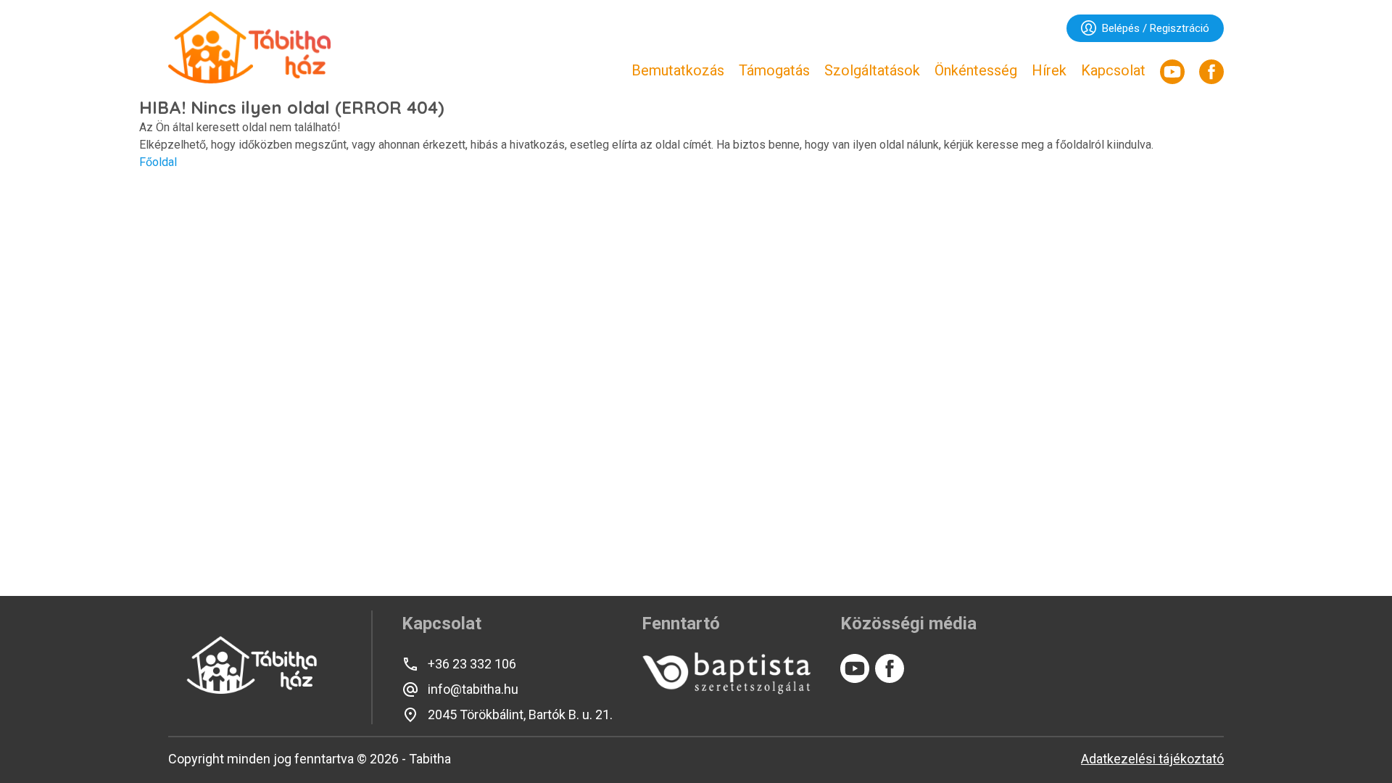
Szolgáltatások (872, 70)
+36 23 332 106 (472, 663)
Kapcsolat (1113, 70)
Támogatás (774, 70)
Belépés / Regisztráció (1155, 28)
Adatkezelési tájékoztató (1152, 758)
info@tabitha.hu (473, 689)
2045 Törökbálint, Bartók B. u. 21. (520, 714)
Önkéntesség (976, 70)
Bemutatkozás (677, 70)
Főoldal (158, 162)
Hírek (1049, 70)
